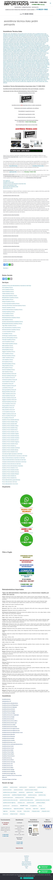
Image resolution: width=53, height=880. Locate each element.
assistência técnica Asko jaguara (14, 49)
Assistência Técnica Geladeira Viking (9, 421)
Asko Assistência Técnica (7, 319)
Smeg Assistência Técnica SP (8, 405)
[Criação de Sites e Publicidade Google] (47, 826)
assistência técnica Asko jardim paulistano (29, 53)
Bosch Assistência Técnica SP (8, 377)
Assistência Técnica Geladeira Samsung (10, 471)
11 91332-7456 (19, 842)
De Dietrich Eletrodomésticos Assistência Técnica (12, 321)
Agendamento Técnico (26, 864)
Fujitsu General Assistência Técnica (9, 295)
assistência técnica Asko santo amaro (29, 66)
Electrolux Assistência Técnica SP (9, 375)
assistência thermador (30, 797)
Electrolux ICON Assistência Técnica (9, 337)
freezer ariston (27, 811)
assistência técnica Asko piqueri (42, 62)
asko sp (34, 33)
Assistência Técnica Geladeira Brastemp (10, 435)
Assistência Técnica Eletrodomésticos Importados (12, 465)
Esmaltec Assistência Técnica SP (9, 397)
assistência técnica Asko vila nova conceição (28, 73)
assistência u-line (21, 802)
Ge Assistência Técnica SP (7, 383)
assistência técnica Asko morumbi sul (40, 56)
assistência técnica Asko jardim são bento (19, 54)
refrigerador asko (30, 81)
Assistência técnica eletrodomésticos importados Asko (14, 183)
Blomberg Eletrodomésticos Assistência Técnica (12, 323)
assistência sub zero (19, 797)
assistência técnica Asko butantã (16, 40)
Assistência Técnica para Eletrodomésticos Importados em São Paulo (16, 285)
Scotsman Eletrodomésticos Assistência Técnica (12, 309)
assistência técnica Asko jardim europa (21, 51)
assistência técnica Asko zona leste (32, 76)
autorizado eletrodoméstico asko (39, 78)
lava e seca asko (16, 81)
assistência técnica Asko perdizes (13, 62)
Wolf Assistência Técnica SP (8, 407)
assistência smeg (42, 794)
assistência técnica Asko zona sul (33, 77)
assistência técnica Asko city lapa (27, 44)
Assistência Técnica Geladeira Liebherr (10, 425)
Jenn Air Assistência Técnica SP (9, 403)
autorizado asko (28, 78)
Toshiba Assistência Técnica (8, 293)
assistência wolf (6, 805)
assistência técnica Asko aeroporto (25, 35)
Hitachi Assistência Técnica (8, 291)
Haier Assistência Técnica (7, 371)
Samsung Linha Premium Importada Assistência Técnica (14, 305)
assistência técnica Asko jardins (25, 55)
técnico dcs (5, 813)
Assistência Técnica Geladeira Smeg (9, 427)
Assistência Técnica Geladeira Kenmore (10, 439)
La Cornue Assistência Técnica (8, 331)
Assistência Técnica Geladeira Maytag (10, 449)
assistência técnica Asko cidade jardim (11, 44)
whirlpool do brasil (14, 813)
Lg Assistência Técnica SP (7, 387)
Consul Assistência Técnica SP (8, 381)
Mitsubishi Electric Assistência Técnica (10, 297)
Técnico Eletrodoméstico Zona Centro (10, 483)
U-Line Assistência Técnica (8, 313)
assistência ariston (23, 787)
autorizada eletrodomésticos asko (17, 78)
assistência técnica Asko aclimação (10, 35)
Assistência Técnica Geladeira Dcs (9, 477)
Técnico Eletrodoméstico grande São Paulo (11, 479)
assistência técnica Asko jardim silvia (11, 55)
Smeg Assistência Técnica (7, 349)
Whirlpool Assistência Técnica (8, 301)
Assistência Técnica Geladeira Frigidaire (10, 433)
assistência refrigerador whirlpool (19, 794)
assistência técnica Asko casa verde (32, 41)
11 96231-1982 (42, 9)
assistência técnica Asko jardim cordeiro (30, 50)
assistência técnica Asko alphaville (41, 35)
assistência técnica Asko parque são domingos (27, 60)
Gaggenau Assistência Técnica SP (9, 399)
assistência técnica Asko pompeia (42, 63)
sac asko (36, 81)
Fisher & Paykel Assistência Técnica (9, 343)
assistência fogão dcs (41, 787)
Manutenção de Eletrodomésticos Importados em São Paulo (14, 455)
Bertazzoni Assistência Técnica (8, 355)
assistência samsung (32, 794)
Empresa (26, 857)
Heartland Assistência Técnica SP (9, 401)
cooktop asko (8, 80)
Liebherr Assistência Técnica (8, 357)
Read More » (5, 268)
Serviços (26, 858)
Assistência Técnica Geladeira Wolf (9, 423)
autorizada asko (6, 78)
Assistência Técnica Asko (12, 31)
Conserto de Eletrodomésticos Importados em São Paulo (14, 459)
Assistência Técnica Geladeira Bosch (10, 429)
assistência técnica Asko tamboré (29, 68)
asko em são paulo (28, 33)
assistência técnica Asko (41, 33)
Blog (26, 867)
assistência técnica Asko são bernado (16, 67)
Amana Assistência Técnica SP (8, 395)
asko (9, 33)
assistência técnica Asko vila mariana (11, 73)
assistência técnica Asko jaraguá (42, 49)
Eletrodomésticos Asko (8, 188)
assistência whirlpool (40, 802)
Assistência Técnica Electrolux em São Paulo (11, 463)
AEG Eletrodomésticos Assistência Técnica (11, 317)
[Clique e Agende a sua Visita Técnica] (26, 520)
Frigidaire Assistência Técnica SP (9, 413)
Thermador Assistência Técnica (8, 339)
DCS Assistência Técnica (7, 361)
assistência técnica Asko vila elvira (17, 71)
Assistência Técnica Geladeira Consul (10, 451)
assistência (5, 787)
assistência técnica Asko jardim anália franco (12, 50)
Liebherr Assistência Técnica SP (9, 393)
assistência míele (6, 794)
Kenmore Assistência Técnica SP (9, 415)
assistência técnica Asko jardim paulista (11, 53)
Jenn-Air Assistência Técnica (8, 341)
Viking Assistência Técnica (7, 365)
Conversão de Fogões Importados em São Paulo (12, 453)
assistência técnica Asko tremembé (14, 69)
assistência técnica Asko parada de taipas (16, 59)
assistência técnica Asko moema (10, 56)
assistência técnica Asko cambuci (31, 40)
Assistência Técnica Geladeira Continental (11, 447)
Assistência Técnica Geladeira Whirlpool (10, 473)
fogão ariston (35, 808)
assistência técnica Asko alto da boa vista (12, 36)
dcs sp (40, 805)
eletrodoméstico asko (16, 80)
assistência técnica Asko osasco (10, 58)
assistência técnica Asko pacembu (24, 58)
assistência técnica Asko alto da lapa (29, 36)
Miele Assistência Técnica (7, 345)
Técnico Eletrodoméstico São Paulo (9, 481)
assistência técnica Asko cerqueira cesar (16, 42)
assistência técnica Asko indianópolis (31, 47)
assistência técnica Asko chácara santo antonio (36, 42)
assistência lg (21, 792)
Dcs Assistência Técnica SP (8, 417)
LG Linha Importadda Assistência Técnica (10, 303)
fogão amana (28, 808)
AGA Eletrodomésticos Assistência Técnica (11, 329)
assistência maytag (39, 792)
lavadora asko (23, 81)
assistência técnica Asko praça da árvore (11, 64)
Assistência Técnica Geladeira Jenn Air (10, 431)
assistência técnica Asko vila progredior (16, 75)
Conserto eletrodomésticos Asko (10, 185)
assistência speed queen (8, 797)
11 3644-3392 (5, 836)
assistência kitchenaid (18, 789)
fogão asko (23, 80)
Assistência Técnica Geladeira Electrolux (10, 419)
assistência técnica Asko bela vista (30, 37)
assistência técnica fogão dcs (9, 802)
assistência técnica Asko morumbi (24, 56)
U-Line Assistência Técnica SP (8, 411)
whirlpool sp (22, 813)
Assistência (26, 856)
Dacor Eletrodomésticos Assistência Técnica (11, 327)
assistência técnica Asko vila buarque (30, 69)
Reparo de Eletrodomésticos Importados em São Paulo (13, 457)
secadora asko (41, 81)
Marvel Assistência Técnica (8, 315)
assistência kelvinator (7, 789)
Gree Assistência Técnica (7, 287)
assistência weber (30, 802)
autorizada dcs (15, 805)
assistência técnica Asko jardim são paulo (37, 54)
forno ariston (12, 811)
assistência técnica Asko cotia (14, 45)
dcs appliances (33, 805)
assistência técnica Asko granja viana (17, 46)
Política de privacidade (26, 863)
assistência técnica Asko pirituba (10, 63)
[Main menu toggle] (50, 3)
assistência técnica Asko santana (13, 66)
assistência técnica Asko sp (15, 68)
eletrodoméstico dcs (7, 808)
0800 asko (5, 33)
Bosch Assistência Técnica (7, 347)
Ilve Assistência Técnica (7, 333)
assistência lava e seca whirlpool (10, 792)
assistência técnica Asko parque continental (34, 59)
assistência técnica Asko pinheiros (28, 62)
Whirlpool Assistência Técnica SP (9, 385)
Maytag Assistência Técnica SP (8, 391)
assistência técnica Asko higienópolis (33, 46)
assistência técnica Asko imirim (16, 47)
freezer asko (33, 80)
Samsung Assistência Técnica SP (9, 389)
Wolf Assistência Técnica (7, 367)
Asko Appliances (14, 33)
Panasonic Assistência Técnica (8, 307)
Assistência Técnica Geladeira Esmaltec (10, 469)
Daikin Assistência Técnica (7, 299)
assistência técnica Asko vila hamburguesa (34, 71)
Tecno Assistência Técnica (7, 353)
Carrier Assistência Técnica (8, 289)
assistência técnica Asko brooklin (31, 38)
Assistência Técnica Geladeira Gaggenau (10, 441)
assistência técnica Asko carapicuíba (16, 41)
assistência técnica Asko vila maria (39, 72)
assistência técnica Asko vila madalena (23, 72)
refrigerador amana (36, 811)
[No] (51, 876)
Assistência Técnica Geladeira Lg (9, 445)
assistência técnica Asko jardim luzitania (38, 51)
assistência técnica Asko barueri (15, 37)
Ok (21, 878)
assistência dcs (32, 787)
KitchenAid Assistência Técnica (8, 363)
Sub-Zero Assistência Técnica (8, 369)
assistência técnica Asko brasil (17, 38)
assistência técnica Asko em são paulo (30, 45)
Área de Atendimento (26, 861)
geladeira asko (40, 80)
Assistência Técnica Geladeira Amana (10, 443)
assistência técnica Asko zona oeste (18, 77)
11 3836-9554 (5, 834)
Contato (26, 866)
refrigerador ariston (46, 811)
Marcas (26, 860)
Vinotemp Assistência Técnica (8, 311)
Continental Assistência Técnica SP (9, 379)
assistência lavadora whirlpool (31, 789)
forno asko (28, 80)
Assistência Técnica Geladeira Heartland (10, 437)
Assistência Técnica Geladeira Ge (9, 475)
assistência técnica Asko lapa (39, 55)
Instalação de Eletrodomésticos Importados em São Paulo (14, 461)
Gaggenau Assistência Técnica (8, 351)
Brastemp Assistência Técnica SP (9, 373)
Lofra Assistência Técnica (7, 359)
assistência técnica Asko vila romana (33, 75)
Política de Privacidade (28, 878)
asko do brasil (21, 33)
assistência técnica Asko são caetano (33, 67)
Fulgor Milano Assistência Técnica (9, 325)
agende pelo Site (13, 171)
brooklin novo (24, 805)
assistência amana (13, 787)
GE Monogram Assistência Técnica (9, 335)
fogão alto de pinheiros (18, 808)
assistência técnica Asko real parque (28, 64)
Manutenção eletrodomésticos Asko (10, 186)
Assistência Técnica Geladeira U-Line (10, 467)
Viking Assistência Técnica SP (8, 409)
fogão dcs (5, 811)
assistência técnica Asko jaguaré (28, 49)
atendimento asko (44, 77)
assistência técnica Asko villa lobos (17, 76)
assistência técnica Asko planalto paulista (26, 63)
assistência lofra (29, 792)
